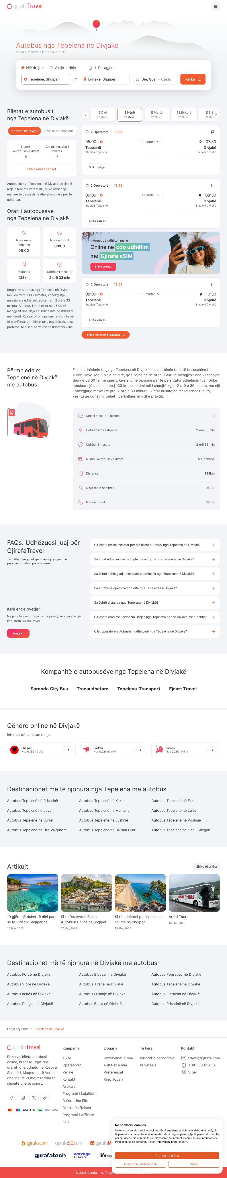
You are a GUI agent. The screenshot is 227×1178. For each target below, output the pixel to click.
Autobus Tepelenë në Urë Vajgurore (37, 830)
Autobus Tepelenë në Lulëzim (176, 810)
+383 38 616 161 (202, 1065)
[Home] (25, 6)
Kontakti (18, 633)
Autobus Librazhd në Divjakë (175, 994)
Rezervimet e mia (118, 1058)
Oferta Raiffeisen (77, 1107)
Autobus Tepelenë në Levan (30, 810)
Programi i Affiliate (78, 1115)
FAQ (66, 1122)
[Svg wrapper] (34, 1143)
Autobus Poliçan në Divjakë (30, 1003)
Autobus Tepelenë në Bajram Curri (107, 830)
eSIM (67, 1058)
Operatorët (72, 1065)
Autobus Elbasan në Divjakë (102, 974)
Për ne (68, 1072)
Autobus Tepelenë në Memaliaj (104, 810)
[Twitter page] (33, 1097)
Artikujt (69, 1086)
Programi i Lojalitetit (80, 1093)
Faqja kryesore (18, 1029)
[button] (155, 545)
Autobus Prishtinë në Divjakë (175, 1003)
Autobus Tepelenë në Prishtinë (32, 800)
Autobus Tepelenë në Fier (172, 800)
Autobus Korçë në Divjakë (28, 974)
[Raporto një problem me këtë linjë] (212, 132)
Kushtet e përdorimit (157, 1058)
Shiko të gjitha (206, 866)
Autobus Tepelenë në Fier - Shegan (180, 830)
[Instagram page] (22, 1097)
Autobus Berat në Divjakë (100, 1003)
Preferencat (113, 1072)
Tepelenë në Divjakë (24, 131)
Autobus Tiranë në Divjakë (101, 984)
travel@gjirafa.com (204, 1058)
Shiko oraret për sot (41, 169)
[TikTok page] (45, 1097)
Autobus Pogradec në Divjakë (176, 974)
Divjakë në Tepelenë (59, 131)
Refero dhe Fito (75, 1100)
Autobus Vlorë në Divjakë (28, 984)
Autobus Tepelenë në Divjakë (175, 984)
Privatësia (148, 1065)
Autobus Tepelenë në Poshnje (176, 820)
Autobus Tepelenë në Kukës (102, 800)
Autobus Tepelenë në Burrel (30, 820)
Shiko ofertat (103, 266)
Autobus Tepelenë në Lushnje (103, 820)
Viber (192, 1072)
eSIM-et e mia (115, 1065)
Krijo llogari (113, 1079)
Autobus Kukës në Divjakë (29, 994)
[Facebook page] (11, 1097)
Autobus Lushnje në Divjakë (102, 994)
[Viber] (183, 1072)
